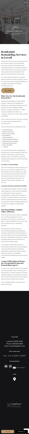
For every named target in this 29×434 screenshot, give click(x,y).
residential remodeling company (10, 114)
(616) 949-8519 (17, 344)
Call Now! (8, 90)
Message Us (21, 431)
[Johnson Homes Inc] (14, 27)
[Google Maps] (14, 380)
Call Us (7, 431)
